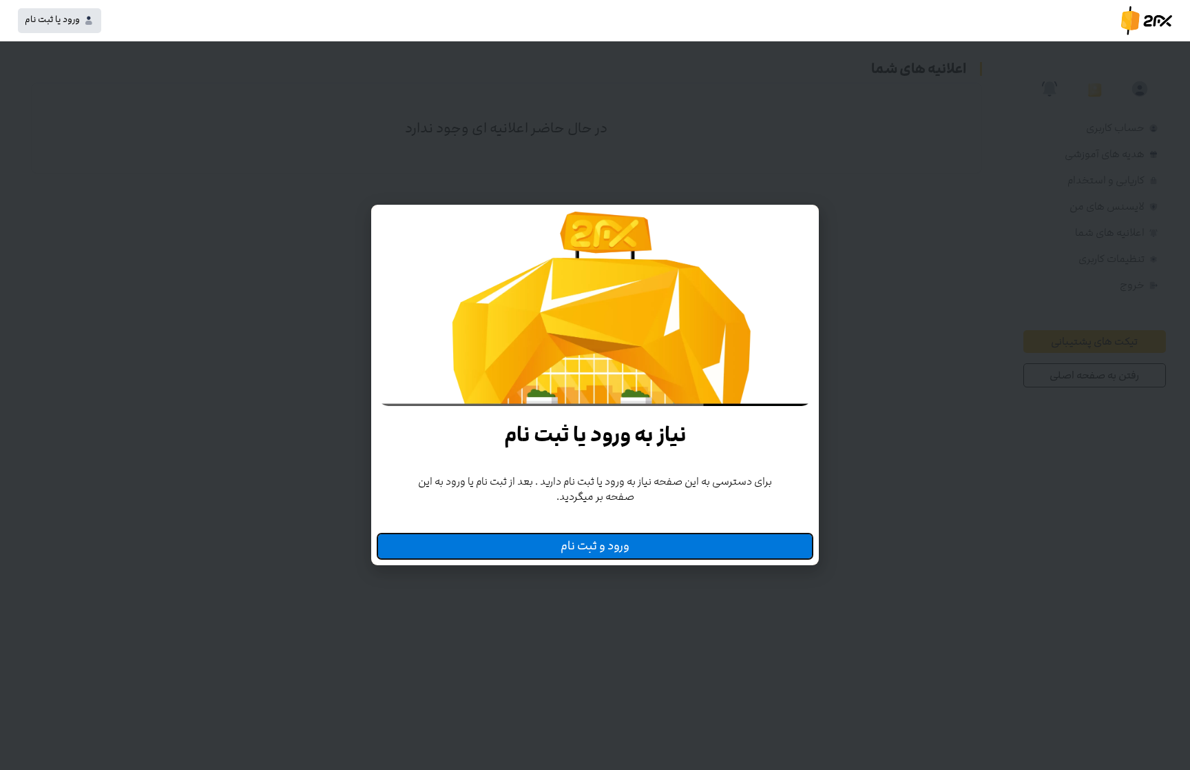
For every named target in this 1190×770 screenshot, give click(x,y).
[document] (595, 385)
